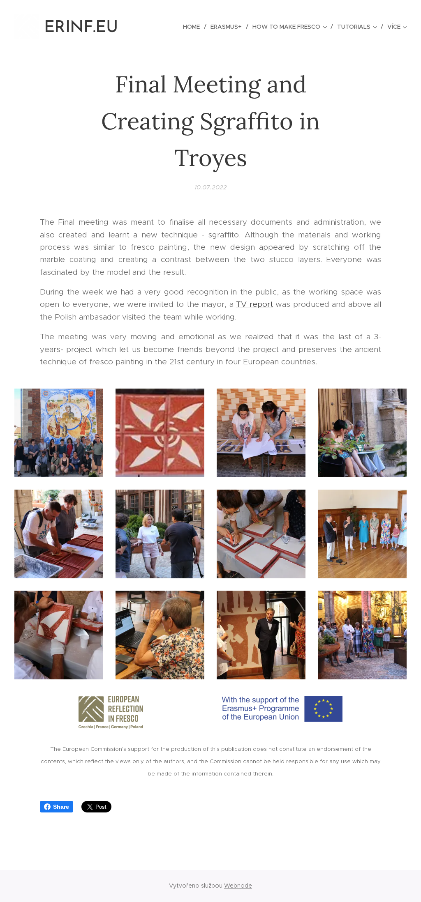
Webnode (238, 885)
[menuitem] (193, 26)
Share (61, 806)
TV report (254, 304)
